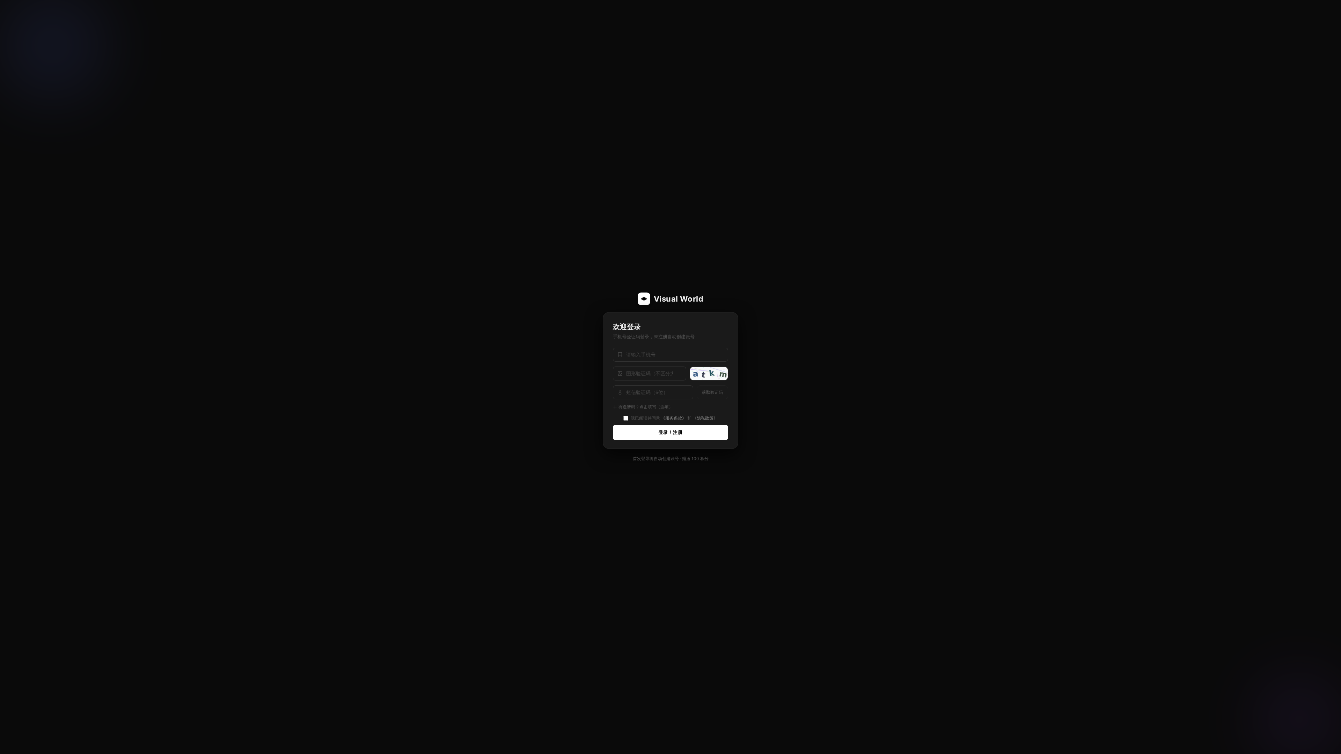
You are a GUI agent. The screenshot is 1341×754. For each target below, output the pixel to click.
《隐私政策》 (705, 418)
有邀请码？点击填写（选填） (645, 407)
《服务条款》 (673, 418)
